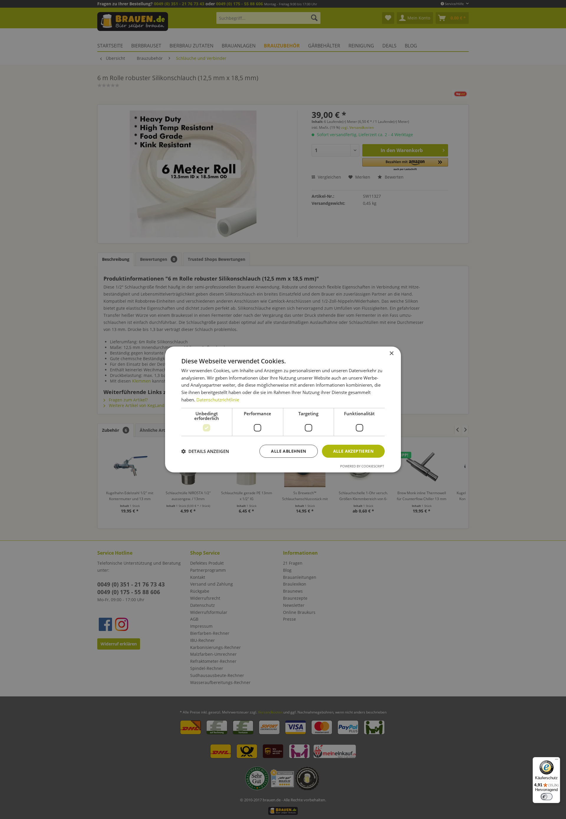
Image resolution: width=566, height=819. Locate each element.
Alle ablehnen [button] (288, 451)
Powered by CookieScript (362, 466)
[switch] (546, 796)
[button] (205, 451)
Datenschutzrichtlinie (217, 400)
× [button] (391, 353)
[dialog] (283, 410)
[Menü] (556, 760)
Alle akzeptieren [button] (353, 451)
